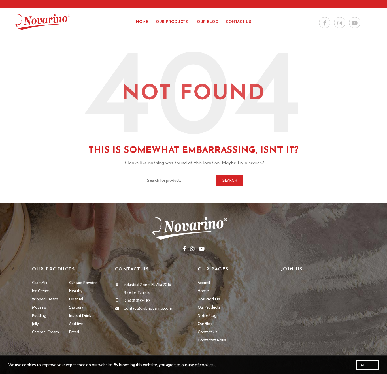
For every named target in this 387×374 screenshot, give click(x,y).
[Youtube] (354, 23)
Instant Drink (80, 315)
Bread (74, 331)
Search (229, 180)
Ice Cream (41, 290)
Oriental (76, 299)
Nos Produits (209, 299)
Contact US (238, 22)
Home (142, 22)
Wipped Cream (45, 299)
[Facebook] (324, 23)
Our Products (172, 22)
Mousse (39, 307)
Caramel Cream (45, 331)
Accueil (204, 282)
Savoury (76, 307)
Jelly (35, 323)
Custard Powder (83, 282)
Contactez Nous (212, 340)
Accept (367, 365)
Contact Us (208, 331)
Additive (76, 323)
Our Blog (207, 22)
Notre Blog (207, 315)
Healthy (75, 290)
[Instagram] (339, 23)
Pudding (39, 315)
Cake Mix (39, 282)
